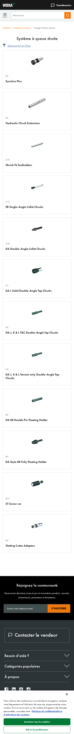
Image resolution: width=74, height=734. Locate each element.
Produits (6, 27)
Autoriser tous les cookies (37, 721)
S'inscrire (58, 608)
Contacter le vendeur (36, 635)
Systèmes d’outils (21, 27)
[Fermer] (67, 694)
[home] (7, 6)
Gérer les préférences (37, 729)
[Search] (67, 15)
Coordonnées (63, 5)
